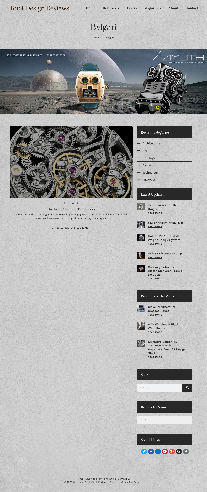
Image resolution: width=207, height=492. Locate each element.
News (101, 478)
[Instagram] (179, 451)
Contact (192, 8)
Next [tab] (199, 82)
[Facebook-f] (151, 451)
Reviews (109, 8)
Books (132, 8)
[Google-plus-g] (172, 451)
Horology (71, 203)
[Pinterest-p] (186, 451)
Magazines (152, 8)
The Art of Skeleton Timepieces (71, 209)
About (174, 8)
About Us (111, 478)
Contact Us (124, 478)
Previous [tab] (8, 82)
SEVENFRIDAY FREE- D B (165, 222)
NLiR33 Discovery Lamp (165, 253)
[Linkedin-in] (158, 451)
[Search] (187, 388)
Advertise (90, 478)
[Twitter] (144, 451)
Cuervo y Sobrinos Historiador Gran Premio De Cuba (165, 270)
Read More (155, 213)
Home (91, 8)
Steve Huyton (82, 228)
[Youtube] (165, 451)
